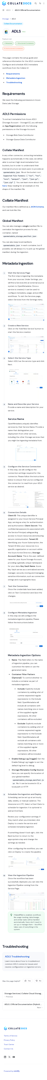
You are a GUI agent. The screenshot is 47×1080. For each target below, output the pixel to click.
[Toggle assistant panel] (40, 3)
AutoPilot (19, 915)
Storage (5, 19)
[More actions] (44, 3)
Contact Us (8, 1049)
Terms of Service (10, 1036)
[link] (23, 961)
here (4, 186)
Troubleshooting (14, 82)
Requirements (13, 73)
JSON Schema (37, 207)
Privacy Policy (9, 1040)
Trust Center (9, 1044)
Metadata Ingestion (15, 78)
